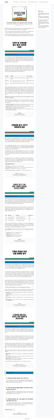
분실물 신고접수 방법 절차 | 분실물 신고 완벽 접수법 (19, 414)
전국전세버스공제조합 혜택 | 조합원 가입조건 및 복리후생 (20, 413)
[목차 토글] (13, 409)
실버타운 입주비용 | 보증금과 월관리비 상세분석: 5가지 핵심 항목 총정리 (43, 17)
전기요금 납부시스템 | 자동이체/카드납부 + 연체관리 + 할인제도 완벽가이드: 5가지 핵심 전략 (43, 26)
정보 (19, 412)
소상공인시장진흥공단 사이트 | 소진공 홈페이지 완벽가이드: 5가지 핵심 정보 (43, 14)
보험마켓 (22, 170)
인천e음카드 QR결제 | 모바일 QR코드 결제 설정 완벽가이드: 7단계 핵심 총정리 (43, 23)
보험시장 (21, 361)
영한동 (6, 2)
